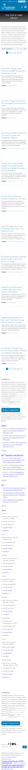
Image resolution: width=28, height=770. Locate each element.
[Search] (25, 747)
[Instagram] (11, 744)
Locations (4, 402)
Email (3, 400)
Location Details (7, 527)
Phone (3, 398)
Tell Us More (5, 407)
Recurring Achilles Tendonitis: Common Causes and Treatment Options (14, 444)
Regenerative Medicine (12, 85)
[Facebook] (8, 744)
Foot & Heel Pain (10, 148)
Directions (6, 530)
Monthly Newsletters (11, 181)
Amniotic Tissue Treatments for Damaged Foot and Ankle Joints (14, 437)
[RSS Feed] (15, 744)
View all (3, 450)
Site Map (4, 769)
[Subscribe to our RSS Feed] (14, 455)
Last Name (5, 396)
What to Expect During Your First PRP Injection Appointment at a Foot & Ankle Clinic (14, 467)
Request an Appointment (11, 410)
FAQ (2, 485)
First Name (5, 394)
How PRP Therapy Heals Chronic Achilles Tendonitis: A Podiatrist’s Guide (15, 430)
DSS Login (10, 769)
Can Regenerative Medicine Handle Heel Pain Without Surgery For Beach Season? (14, 495)
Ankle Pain (9, 272)
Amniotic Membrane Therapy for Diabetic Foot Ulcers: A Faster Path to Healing (13, 460)
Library (3, 425)
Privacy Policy (12, 757)
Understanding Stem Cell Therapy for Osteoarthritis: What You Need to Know (13, 474)
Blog (2, 455)
